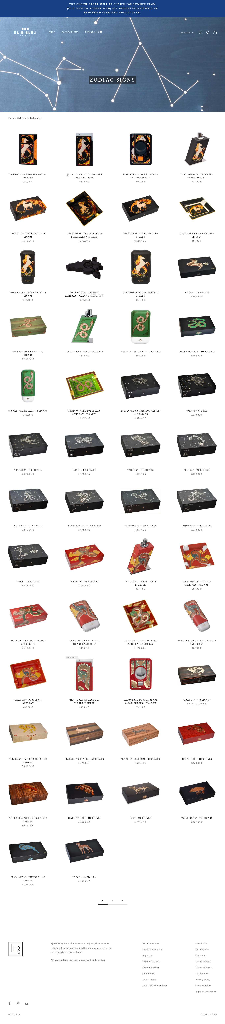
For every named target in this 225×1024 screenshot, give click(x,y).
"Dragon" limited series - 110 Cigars (28, 761)
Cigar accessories (151, 961)
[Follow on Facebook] (9, 1003)
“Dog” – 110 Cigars (84, 877)
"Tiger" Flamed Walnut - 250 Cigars (28, 820)
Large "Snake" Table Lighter (84, 352)
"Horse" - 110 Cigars (197, 292)
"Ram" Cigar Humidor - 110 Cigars (28, 879)
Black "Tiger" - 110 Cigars (84, 818)
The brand (92, 32)
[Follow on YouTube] (26, 1003)
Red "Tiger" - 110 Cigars (197, 759)
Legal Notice (201, 973)
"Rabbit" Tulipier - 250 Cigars (84, 759)
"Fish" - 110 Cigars (28, 582)
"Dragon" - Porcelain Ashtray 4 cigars (197, 583)
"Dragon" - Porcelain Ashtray (28, 701)
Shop (52, 32)
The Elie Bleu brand (152, 949)
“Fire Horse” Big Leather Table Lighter (196, 176)
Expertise (147, 955)
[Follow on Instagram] (18, 1003)
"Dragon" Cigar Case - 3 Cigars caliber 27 (84, 642)
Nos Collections (150, 943)
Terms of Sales (203, 961)
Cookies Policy (203, 985)
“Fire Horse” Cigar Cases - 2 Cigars (28, 294)
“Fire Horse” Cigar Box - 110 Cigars (141, 235)
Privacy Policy (202, 979)
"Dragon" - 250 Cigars (84, 582)
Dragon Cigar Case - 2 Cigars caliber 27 (196, 642)
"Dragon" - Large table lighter (140, 583)
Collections (70, 32)
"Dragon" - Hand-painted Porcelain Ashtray (140, 642)
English (185, 32)
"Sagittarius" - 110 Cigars (84, 526)
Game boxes (148, 973)
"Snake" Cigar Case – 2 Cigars (28, 411)
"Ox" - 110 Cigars (196, 411)
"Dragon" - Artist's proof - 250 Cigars (28, 642)
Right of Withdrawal (206, 991)
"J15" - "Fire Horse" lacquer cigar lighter (84, 176)
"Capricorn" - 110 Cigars (140, 526)
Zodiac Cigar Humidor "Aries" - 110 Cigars (141, 412)
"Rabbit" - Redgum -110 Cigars (140, 759)
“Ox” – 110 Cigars (140, 818)
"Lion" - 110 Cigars (84, 470)
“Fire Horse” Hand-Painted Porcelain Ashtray (84, 235)
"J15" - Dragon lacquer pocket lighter (84, 701)
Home (11, 118)
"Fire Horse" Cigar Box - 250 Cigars (28, 235)
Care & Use (201, 943)
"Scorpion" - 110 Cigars (28, 526)
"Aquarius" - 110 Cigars (197, 526)
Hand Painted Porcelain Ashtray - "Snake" (84, 412)
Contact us (200, 955)
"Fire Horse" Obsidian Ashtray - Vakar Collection (84, 294)
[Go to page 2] (122, 900)
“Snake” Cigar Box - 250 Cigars (28, 353)
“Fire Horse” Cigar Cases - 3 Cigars (140, 294)
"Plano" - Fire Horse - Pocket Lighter (28, 176)
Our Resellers (202, 949)
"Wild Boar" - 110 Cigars (197, 818)
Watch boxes (149, 979)
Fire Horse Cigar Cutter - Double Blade (140, 176)
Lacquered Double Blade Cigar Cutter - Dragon (141, 701)
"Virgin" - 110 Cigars (140, 470)
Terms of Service (204, 967)
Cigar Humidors (150, 967)
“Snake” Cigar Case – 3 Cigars (140, 352)
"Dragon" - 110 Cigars (197, 700)
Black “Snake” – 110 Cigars (197, 352)
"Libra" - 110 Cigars (196, 470)
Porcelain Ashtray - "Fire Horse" (196, 235)
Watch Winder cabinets (154, 985)
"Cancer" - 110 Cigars (28, 470)
